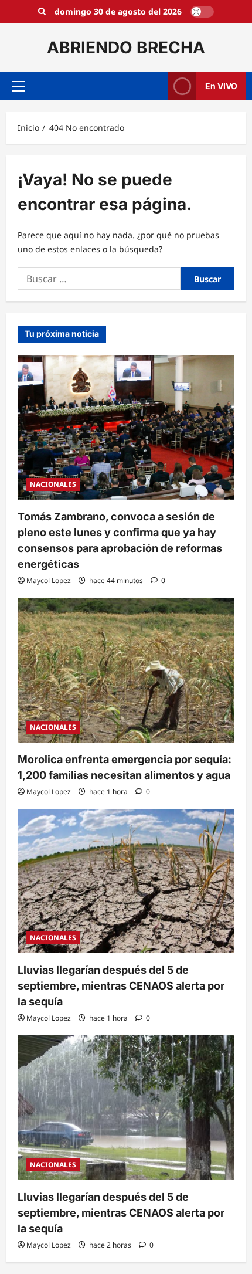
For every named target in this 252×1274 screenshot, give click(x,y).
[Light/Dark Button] (202, 12)
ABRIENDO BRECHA (126, 47)
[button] (18, 86)
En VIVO (221, 86)
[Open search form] (42, 12)
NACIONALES (53, 484)
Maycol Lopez (48, 580)
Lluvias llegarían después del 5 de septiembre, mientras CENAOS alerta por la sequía (121, 986)
